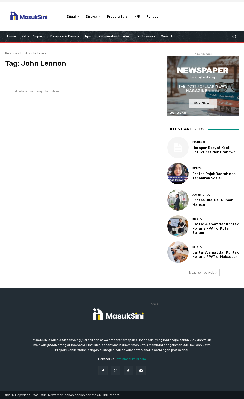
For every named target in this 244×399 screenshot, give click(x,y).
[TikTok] (128, 370)
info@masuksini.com (131, 359)
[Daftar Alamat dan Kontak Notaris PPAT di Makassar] (178, 252)
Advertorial (201, 194)
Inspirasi (198, 142)
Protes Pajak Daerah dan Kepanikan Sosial (214, 176)
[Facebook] (103, 370)
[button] (234, 36)
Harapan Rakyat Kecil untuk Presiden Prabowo (213, 150)
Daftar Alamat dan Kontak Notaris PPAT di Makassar (215, 254)
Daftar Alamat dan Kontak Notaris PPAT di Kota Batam (215, 228)
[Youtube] (141, 370)
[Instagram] (115, 370)
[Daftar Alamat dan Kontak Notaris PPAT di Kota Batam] (178, 226)
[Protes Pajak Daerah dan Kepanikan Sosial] (178, 173)
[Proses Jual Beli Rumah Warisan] (178, 200)
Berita (197, 168)
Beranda (11, 53)
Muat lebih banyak (201, 273)
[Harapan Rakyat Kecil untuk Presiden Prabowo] (178, 147)
